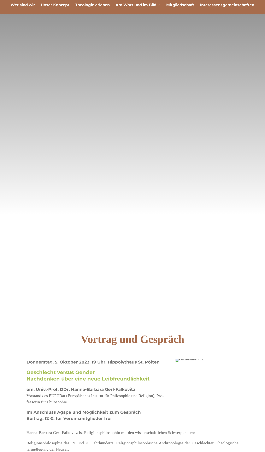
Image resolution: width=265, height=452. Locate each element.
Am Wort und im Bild (136, 5)
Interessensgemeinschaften (227, 5)
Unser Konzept (55, 5)
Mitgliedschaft (180, 5)
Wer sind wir (23, 5)
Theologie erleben (92, 5)
